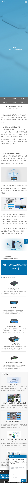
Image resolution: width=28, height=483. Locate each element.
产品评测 (14, 98)
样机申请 (23, 102)
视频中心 (5, 102)
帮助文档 (5, 98)
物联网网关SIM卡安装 (9, 256)
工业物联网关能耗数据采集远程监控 (11, 258)
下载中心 (14, 102)
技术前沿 (23, 98)
